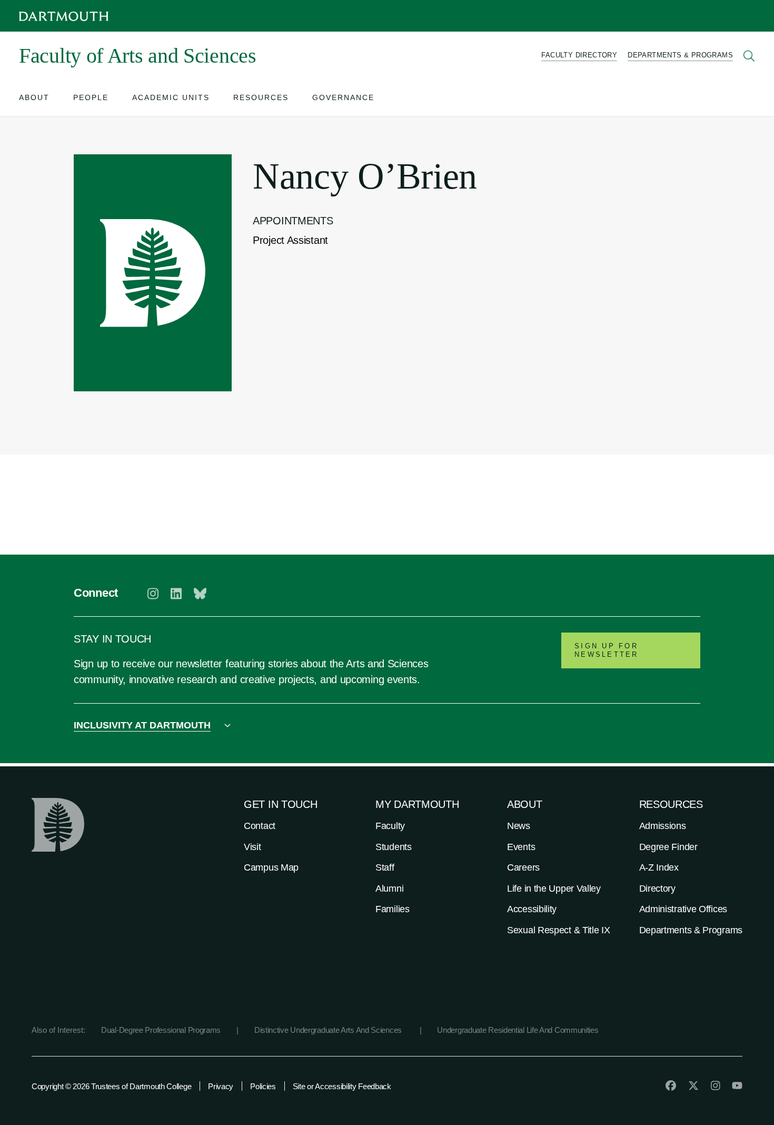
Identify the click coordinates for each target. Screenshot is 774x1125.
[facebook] (671, 1085)
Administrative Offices (683, 909)
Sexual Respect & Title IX (558, 930)
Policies (263, 1086)
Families (392, 909)
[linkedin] (176, 593)
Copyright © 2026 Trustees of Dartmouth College (111, 1086)
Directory (657, 888)
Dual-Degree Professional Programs (161, 1029)
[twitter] (693, 1085)
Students (393, 847)
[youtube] (737, 1085)
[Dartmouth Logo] (63, 16)
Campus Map (271, 867)
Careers (523, 867)
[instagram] (152, 593)
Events (521, 847)
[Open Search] (749, 56)
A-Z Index (659, 867)
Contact (259, 826)
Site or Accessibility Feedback (342, 1086)
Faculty (390, 826)
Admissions (662, 826)
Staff (384, 867)
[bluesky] (200, 593)
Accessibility (532, 909)
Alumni (389, 888)
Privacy (220, 1086)
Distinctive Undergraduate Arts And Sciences (329, 1029)
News (518, 826)
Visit (252, 847)
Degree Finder (668, 847)
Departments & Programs (690, 930)
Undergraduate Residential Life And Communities (517, 1029)
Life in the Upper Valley (554, 888)
